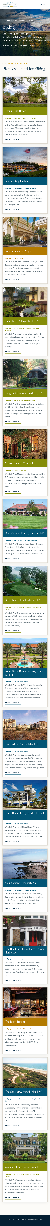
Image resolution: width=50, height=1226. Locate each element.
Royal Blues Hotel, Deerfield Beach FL (25, 815)
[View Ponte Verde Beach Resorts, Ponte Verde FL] (25, 653)
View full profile (13, 139)
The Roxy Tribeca (15, 1022)
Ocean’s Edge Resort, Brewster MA (25, 533)
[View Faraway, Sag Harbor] (25, 162)
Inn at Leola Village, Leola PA (21, 321)
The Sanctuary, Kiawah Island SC (23, 1092)
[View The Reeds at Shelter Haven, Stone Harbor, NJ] (25, 931)
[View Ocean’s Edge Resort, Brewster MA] (25, 514)
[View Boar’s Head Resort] (25, 92)
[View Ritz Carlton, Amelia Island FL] (25, 725)
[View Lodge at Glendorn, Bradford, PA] (25, 374)
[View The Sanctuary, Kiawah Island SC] (25, 1073)
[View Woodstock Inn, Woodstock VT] (25, 1148)
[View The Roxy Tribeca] (25, 1002)
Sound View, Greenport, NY (20, 883)
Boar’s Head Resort (15, 111)
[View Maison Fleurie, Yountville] (25, 444)
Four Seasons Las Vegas (18, 251)
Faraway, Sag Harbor (16, 181)
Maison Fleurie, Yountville (19, 463)
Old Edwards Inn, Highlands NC (23, 600)
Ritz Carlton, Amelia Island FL (22, 744)
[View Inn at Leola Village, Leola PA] (25, 302)
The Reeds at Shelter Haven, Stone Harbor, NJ (24, 950)
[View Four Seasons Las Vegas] (25, 232)
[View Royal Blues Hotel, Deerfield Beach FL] (25, 795)
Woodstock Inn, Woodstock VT (23, 1167)
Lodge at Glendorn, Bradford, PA (23, 393)
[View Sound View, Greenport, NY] (25, 864)
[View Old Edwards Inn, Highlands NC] (25, 581)
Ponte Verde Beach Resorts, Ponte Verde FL (24, 673)
